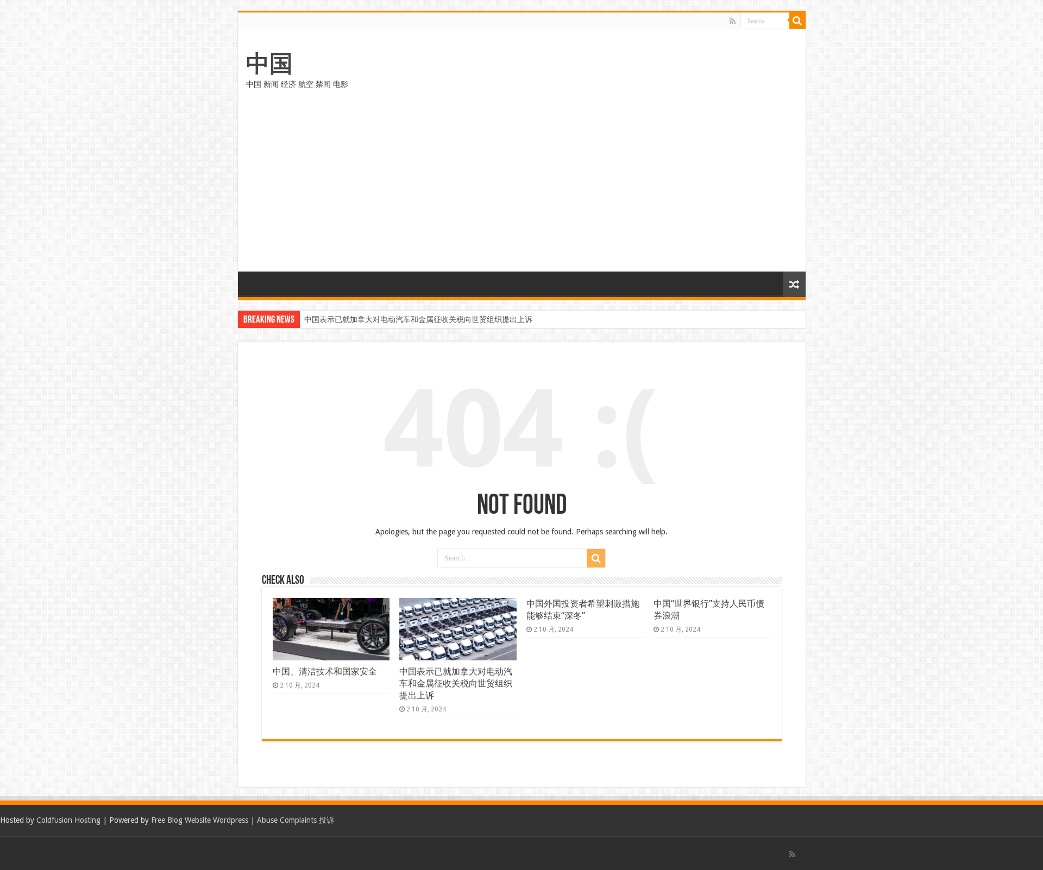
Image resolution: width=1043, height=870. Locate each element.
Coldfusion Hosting (68, 820)
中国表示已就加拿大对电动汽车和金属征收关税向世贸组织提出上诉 (418, 320)
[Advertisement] (522, 190)
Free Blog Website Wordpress (199, 820)
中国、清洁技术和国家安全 (325, 671)
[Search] (797, 20)
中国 (269, 64)
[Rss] (732, 21)
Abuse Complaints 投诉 (295, 820)
